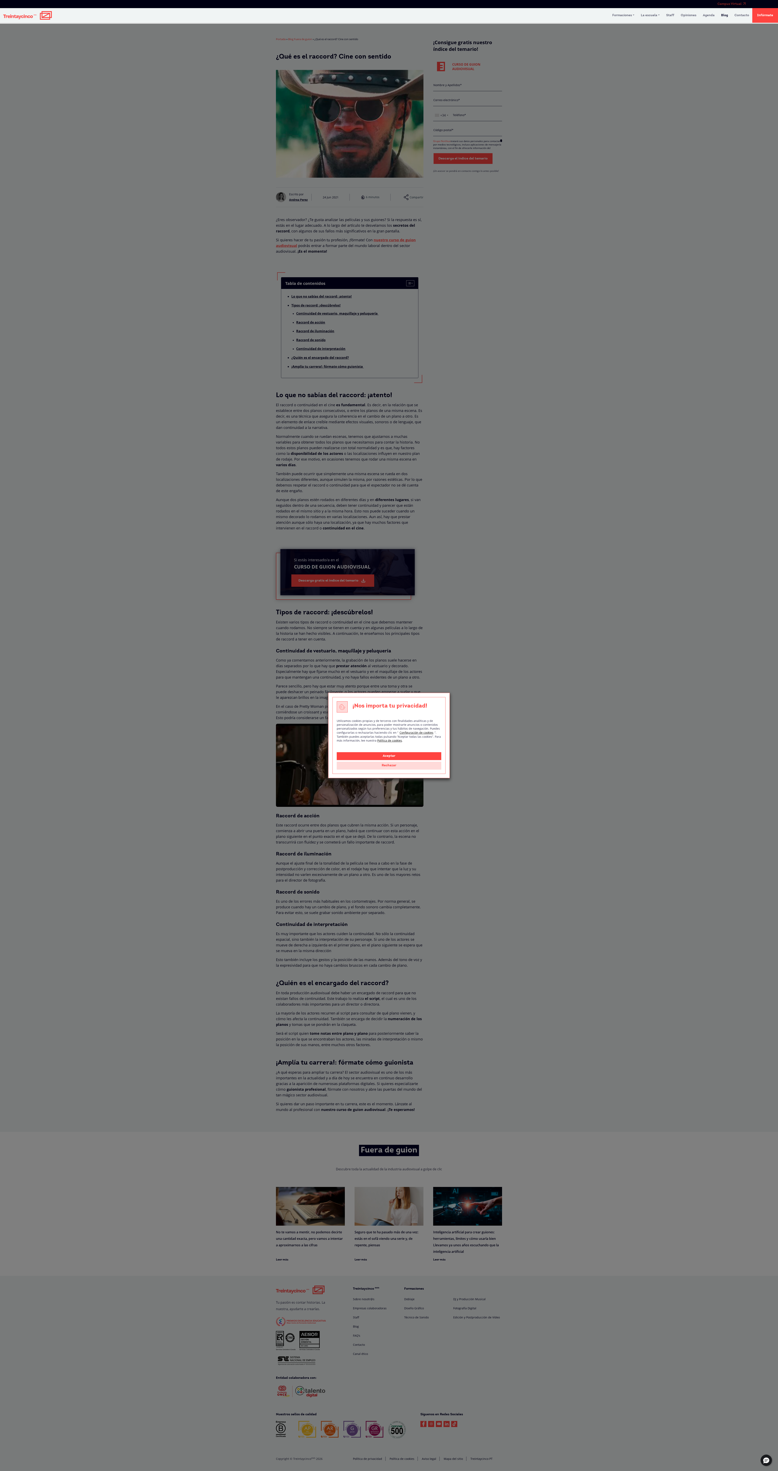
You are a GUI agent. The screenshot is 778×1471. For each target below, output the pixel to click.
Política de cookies (389, 740)
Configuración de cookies (416, 732)
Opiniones (688, 15)
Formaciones (622, 15)
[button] (766, 1460)
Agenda (709, 15)
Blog (724, 15)
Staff (670, 15)
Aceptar (389, 756)
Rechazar (389, 765)
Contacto (741, 15)
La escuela (649, 15)
